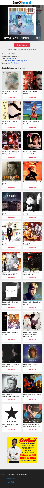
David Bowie (11, 58)
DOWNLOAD (23, 45)
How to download (30, 49)
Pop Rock (24, 61)
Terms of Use (10, 479)
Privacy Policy (10, 482)
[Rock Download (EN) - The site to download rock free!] (22, 2)
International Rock (14, 61)
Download (11, 97)
